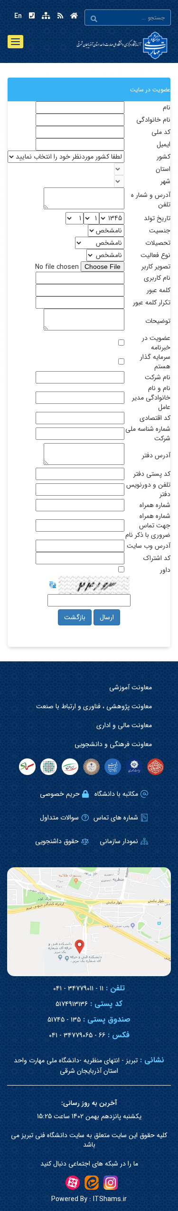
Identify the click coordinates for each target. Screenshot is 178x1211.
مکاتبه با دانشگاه (116, 794)
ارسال (107, 617)
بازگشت (74, 617)
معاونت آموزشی (130, 687)
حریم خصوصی (60, 794)
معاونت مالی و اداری (124, 725)
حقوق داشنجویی (57, 841)
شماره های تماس (116, 817)
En (18, 16)
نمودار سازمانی (119, 841)
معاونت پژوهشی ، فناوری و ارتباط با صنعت (94, 706)
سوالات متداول (59, 817)
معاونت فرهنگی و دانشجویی (113, 744)
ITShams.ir (89, 1199)
